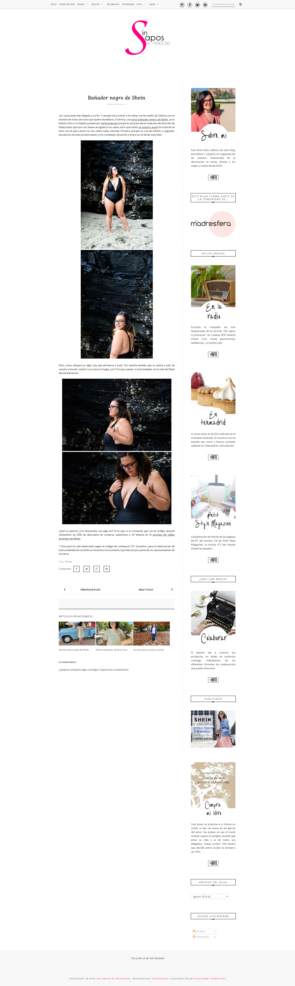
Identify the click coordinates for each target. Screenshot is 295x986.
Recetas (95, 4)
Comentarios (202, 936)
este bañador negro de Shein (149, 119)
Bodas (81, 4)
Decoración (113, 4)
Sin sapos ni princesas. (114, 978)
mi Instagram (109, 123)
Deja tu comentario (116, 104)
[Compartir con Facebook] (76, 569)
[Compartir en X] (86, 569)
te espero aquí (148, 127)
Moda (68, 561)
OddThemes (160, 978)
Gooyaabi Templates (210, 978)
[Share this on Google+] (97, 569)
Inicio (54, 4)
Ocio (139, 4)
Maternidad (128, 4)
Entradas (200, 931)
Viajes (152, 4)
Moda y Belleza (67, 4)
